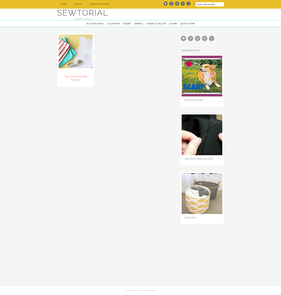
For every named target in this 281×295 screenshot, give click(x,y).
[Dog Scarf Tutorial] (202, 95)
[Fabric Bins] (202, 213)
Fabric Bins (190, 217)
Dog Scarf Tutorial (194, 100)
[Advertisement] (83, 263)
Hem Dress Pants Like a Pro (199, 158)
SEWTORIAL (82, 12)
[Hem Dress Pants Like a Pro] (202, 154)
